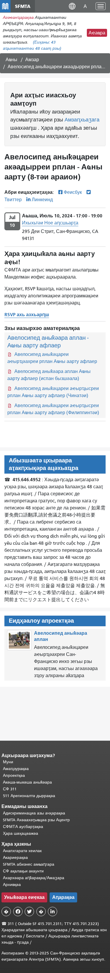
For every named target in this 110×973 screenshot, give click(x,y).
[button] (72, 6)
